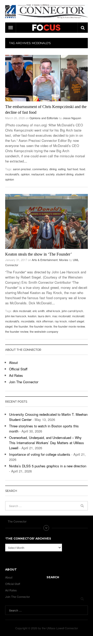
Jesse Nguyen (72, 118)
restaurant (37, 174)
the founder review (16, 331)
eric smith (39, 311)
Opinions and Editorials (43, 118)
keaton (32, 316)
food (82, 169)
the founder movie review (69, 326)
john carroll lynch (72, 311)
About (13, 362)
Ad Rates (16, 375)
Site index (46, 528)
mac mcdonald (61, 316)
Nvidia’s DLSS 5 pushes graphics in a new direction (47, 465)
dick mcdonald (22, 311)
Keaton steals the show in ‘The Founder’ (38, 254)
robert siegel (76, 321)
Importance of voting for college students (39, 454)
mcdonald (78, 316)
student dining (64, 174)
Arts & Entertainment (45, 260)
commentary (40, 169)
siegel (8, 326)
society (50, 174)
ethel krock (53, 311)
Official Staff (18, 368)
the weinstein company (44, 331)
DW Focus (46, 27)
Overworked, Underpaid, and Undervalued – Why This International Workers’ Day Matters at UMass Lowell (46, 442)
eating (62, 169)
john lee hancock (15, 316)
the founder (21, 326)
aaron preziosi (22, 169)
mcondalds (28, 321)
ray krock (61, 321)
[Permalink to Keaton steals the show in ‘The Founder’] (46, 221)
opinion (25, 174)
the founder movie (40, 326)
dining (53, 169)
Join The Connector (23, 381)
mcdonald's (12, 174)
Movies (63, 260)
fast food (72, 169)
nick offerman (44, 321)
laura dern (44, 316)
